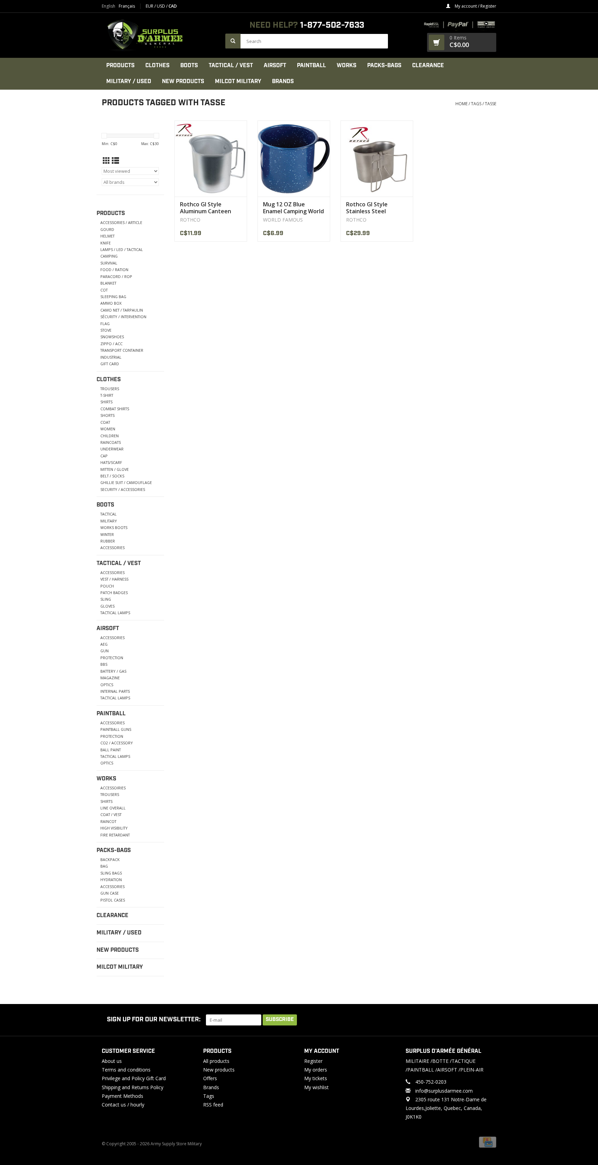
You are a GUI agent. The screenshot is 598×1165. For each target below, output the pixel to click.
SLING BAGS (111, 873)
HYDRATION (111, 879)
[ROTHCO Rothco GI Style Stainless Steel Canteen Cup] (377, 158)
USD (161, 6)
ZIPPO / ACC (111, 343)
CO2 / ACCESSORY (116, 742)
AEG (104, 644)
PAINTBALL (311, 65)
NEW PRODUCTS (183, 81)
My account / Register (475, 6)
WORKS (346, 65)
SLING (105, 599)
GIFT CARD (109, 363)
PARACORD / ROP (116, 276)
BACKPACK (110, 859)
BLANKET (108, 283)
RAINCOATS (110, 442)
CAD (173, 6)
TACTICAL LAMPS (115, 612)
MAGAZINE (110, 677)
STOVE (105, 330)
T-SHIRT (106, 395)
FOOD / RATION (114, 269)
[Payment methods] (487, 1142)
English (108, 6)
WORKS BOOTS (113, 527)
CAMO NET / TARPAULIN (121, 310)
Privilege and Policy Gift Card (134, 1078)
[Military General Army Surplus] (160, 35)
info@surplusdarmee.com (444, 1090)
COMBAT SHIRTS (114, 408)
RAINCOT (108, 821)
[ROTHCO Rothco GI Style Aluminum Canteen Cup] (210, 158)
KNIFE (105, 242)
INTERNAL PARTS (115, 691)
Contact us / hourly (123, 1104)
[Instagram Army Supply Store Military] (485, 1019)
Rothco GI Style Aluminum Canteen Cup (205, 208)
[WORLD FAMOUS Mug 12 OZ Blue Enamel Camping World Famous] (293, 158)
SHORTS (107, 415)
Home (461, 104)
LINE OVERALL (113, 807)
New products (219, 1069)
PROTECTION (111, 657)
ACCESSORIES (112, 547)
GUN (104, 650)
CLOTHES (157, 65)
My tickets (315, 1078)
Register (313, 1061)
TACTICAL (108, 514)
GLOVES (107, 606)
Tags (476, 104)
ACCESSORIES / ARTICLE (121, 222)
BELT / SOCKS (112, 475)
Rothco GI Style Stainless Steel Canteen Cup (367, 208)
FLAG (105, 323)
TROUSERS (109, 388)
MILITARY (108, 520)
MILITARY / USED (128, 81)
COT (104, 290)
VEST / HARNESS (114, 579)
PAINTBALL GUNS (115, 729)
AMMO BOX (110, 303)
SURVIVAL (108, 263)
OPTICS (106, 684)
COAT (105, 422)
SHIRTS (106, 401)
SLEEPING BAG (113, 296)
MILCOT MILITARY (238, 81)
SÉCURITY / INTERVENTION (123, 316)
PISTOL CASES (112, 900)
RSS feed (213, 1104)
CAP (104, 455)
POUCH (107, 586)
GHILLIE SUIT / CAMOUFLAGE (126, 482)
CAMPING (109, 256)
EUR (150, 6)
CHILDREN (109, 435)
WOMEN (107, 428)
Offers (210, 1078)
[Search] (233, 41)
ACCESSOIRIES (113, 787)
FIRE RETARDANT (115, 834)
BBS (103, 664)
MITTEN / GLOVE (114, 469)
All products (216, 1061)
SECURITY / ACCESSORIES (122, 489)
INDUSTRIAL (110, 357)
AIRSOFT (275, 65)
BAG (104, 866)
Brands (283, 81)
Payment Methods (122, 1096)
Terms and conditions (126, 1069)
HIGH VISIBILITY (114, 828)
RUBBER (107, 541)
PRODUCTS (120, 65)
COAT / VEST (110, 814)
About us (112, 1061)
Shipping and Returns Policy (132, 1087)
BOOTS (189, 65)
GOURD (107, 229)
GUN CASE (109, 893)
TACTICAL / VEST (231, 65)
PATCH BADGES (114, 592)
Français (127, 6)
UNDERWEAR (112, 448)
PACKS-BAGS (384, 65)
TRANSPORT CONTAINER (121, 350)
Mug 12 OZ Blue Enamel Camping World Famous (293, 208)
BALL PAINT (110, 749)
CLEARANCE (428, 65)
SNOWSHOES (112, 336)
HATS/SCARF (111, 462)
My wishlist (316, 1087)
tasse (490, 104)
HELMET (107, 236)
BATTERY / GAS (113, 671)
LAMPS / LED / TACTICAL (121, 249)
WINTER (107, 534)
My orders (315, 1069)
